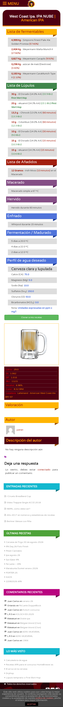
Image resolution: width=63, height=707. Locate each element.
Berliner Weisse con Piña (19, 521)
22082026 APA (14, 581)
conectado (44, 469)
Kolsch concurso (31, 610)
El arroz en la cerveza (16, 669)
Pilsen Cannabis (14, 551)
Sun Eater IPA (12, 559)
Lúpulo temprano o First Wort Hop (23, 677)
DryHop (10, 673)
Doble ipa (25, 618)
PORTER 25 (12, 573)
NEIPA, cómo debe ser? (18, 509)
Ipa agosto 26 (13, 555)
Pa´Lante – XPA (13, 564)
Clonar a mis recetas (31, 317)
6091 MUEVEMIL (31, 632)
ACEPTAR (31, 704)
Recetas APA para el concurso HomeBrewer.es (29, 664)
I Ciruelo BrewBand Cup (19, 496)
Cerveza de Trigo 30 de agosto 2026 (24, 542)
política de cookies (44, 698)
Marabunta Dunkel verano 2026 (22, 568)
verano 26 (28, 601)
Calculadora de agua (16, 660)
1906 (25, 640)
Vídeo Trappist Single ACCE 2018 (24, 502)
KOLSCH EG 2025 (25, 614)
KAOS (9, 577)
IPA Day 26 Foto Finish (17, 546)
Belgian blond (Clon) (30, 623)
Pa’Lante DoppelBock (30, 605)
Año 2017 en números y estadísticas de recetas (31, 515)
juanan (20, 430)
